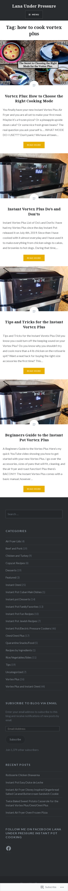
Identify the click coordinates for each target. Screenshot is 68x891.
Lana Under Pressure (34, 6)
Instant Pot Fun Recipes (20, 613)
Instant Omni (13, 584)
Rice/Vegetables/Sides (19, 657)
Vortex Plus (12, 679)
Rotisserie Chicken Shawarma (23, 775)
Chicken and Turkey (17, 555)
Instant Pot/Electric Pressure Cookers (28, 628)
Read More (34, 145)
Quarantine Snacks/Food (20, 642)
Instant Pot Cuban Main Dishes (24, 592)
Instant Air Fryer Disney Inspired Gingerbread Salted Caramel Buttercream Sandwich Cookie (32, 791)
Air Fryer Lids (13, 541)
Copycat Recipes (15, 563)
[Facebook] (8, 848)
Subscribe (15, 739)
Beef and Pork (14, 548)
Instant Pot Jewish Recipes (21, 621)
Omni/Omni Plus (15, 635)
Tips (8, 664)
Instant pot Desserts (18, 599)
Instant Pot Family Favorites (22, 606)
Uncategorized (14, 672)
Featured (11, 577)
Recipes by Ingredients (19, 650)
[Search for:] (34, 514)
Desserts (11, 570)
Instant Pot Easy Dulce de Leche (24, 782)
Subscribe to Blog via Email (31, 703)
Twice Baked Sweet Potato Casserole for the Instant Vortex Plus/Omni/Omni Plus (32, 803)
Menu (35, 14)
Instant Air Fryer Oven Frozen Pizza (27, 812)
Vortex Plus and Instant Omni (23, 686)
